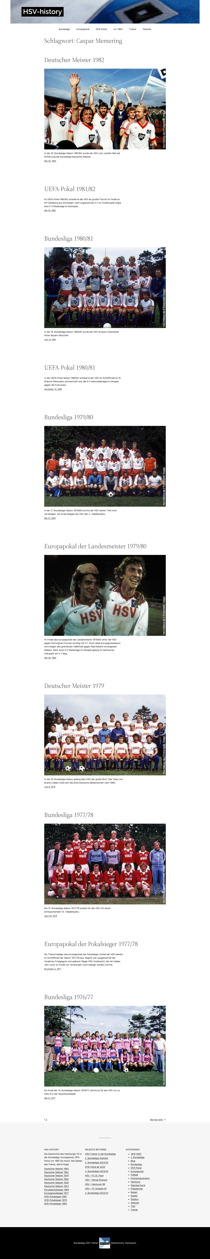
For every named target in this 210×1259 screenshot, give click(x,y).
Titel (133, 1206)
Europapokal (137, 1171)
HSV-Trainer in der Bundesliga (100, 1154)
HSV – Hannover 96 (95, 1184)
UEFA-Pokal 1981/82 (69, 188)
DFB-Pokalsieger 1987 (55, 1196)
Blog (133, 1161)
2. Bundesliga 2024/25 (96, 1162)
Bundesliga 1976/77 (68, 997)
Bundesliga (136, 1164)
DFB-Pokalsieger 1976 (55, 1200)
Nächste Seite (158, 1119)
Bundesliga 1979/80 (68, 417)
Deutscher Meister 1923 (56, 1186)
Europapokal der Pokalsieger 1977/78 (91, 943)
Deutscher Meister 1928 (56, 1182)
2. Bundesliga (137, 1157)
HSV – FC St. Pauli (94, 1175)
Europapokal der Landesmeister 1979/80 (95, 546)
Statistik (135, 1203)
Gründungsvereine (140, 1178)
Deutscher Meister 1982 (74, 59)
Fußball (134, 1175)
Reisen (134, 1192)
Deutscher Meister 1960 (56, 1179)
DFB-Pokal (136, 1168)
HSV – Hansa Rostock (96, 1180)
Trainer (134, 1209)
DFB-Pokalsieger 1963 (55, 1203)
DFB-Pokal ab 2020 (95, 1167)
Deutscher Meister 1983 (56, 1168)
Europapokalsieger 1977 (56, 1193)
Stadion (135, 1199)
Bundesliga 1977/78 (68, 814)
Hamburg (135, 1182)
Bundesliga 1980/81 (68, 238)
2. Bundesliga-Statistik (96, 1158)
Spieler (134, 1195)
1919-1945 (136, 1154)
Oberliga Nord (138, 1185)
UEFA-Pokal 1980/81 (69, 367)
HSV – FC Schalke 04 (96, 1188)
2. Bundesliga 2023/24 (96, 1171)
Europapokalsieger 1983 (56, 1189)
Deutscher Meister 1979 (74, 685)
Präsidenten (137, 1188)
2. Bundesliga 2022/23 (96, 1193)
